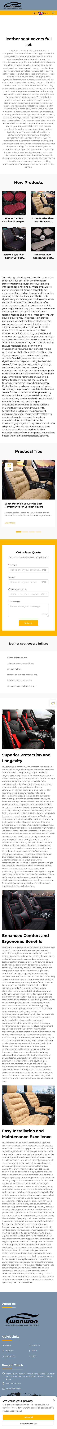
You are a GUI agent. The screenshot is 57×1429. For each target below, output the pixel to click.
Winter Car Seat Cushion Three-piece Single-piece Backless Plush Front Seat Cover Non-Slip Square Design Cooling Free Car (14, 220)
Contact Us (10, 1356)
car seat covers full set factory (21, 686)
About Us (35, 1345)
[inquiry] (53, 703)
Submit (28, 623)
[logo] (13, 5)
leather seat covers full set (19, 680)
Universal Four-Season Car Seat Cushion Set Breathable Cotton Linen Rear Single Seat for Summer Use (43, 256)
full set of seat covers (17, 657)
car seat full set (14, 669)
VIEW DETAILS (14, 203)
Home (8, 1345)
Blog (33, 1356)
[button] (18, 531)
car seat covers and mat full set (22, 674)
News (34, 1351)
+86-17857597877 (13, 1383)
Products (9, 1351)
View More (10, 523)
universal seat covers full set (20, 663)
